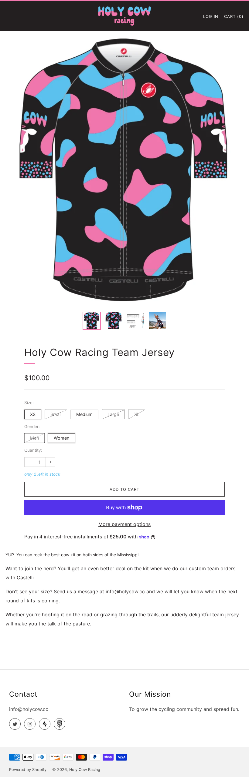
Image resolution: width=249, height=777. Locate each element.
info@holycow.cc (28, 709)
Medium (84, 414)
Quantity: (33, 450)
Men (34, 437)
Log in (210, 16)
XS (33, 414)
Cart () (234, 16)
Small (55, 414)
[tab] (92, 321)
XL (136, 414)
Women (61, 437)
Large (113, 414)
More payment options (124, 524)
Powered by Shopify (27, 769)
